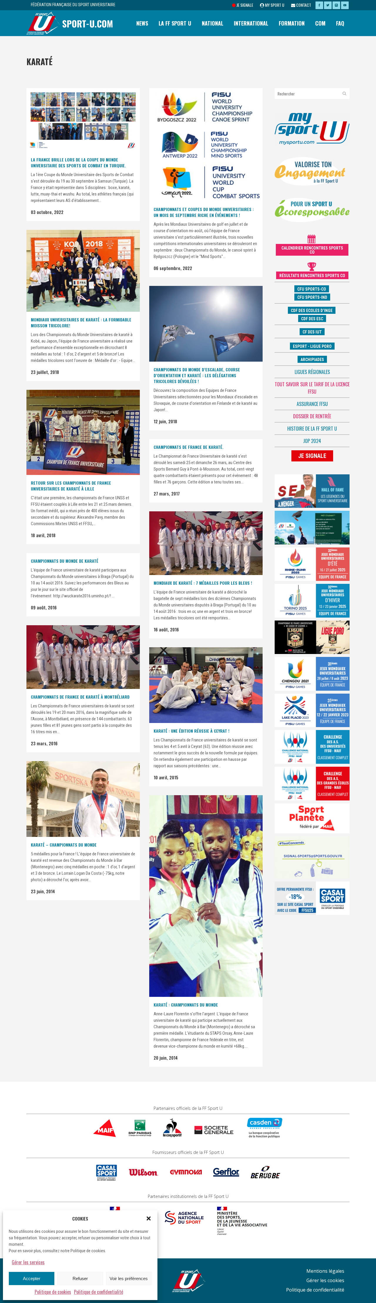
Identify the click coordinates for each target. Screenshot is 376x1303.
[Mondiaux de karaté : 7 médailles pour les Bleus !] (206, 543)
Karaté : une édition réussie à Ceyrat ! (191, 731)
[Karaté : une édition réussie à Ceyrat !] (206, 685)
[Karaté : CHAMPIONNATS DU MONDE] (206, 896)
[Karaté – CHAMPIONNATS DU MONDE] (83, 799)
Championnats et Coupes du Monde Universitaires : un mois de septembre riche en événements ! (204, 212)
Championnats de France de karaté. (189, 447)
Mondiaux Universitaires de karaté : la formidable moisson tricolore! (81, 322)
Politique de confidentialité (98, 1291)
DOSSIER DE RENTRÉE (312, 416)
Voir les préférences (129, 1278)
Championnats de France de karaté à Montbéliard (80, 697)
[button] (149, 1218)
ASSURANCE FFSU (312, 403)
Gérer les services (28, 1262)
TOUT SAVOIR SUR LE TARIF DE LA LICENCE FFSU (312, 388)
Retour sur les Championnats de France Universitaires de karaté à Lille (71, 486)
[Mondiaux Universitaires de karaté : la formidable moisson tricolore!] (83, 271)
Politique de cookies (53, 1291)
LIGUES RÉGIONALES (312, 371)
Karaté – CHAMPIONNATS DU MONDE (64, 845)
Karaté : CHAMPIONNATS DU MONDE (186, 1005)
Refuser (80, 1278)
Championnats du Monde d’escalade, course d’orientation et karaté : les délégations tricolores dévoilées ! (197, 375)
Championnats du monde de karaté (64, 561)
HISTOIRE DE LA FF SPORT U (312, 428)
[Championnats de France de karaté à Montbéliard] (83, 657)
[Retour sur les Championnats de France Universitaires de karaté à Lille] (83, 432)
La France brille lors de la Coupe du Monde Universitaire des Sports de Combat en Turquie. (78, 162)
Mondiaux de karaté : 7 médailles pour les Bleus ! (203, 583)
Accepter (31, 1278)
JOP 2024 (312, 440)
